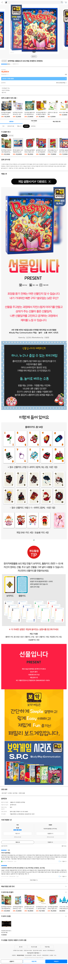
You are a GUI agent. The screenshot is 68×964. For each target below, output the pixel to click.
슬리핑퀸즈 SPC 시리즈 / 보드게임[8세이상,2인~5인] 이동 (29, 903)
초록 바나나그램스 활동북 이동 (53, 108)
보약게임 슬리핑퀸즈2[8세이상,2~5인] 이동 (18, 903)
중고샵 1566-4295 (37, 950)
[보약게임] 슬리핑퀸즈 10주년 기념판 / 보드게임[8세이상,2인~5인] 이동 (53, 903)
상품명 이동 (6, 146)
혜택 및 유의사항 (17, 837)
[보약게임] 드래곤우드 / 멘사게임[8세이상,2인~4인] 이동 (6, 903)
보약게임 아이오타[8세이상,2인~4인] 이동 (18, 108)
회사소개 (39, 955)
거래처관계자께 (45, 955)
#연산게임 (4, 135)
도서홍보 (51, 955)
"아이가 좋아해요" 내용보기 (34, 855)
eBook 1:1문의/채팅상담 (48, 950)
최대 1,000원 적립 (60, 83)
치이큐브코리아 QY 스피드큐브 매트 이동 (6, 927)
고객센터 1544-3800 (18, 950)
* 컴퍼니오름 (21, 793)
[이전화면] (2, 2)
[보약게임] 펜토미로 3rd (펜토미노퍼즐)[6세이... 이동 (41, 108)
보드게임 (15, 793)
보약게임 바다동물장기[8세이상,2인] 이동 (6, 108)
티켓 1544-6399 (28, 950)
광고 (55, 955)
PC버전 (34, 955)
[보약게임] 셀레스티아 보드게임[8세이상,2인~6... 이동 (29, 108)
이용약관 (14, 955)
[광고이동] (62, 2)
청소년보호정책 (28, 955)
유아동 (10, 793)
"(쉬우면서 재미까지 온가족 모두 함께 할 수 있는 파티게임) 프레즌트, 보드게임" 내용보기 (34, 871)
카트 (66, 2)
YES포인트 (4, 74)
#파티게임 (11, 135)
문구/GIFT (4, 793)
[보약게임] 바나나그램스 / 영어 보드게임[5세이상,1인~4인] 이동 (41, 903)
